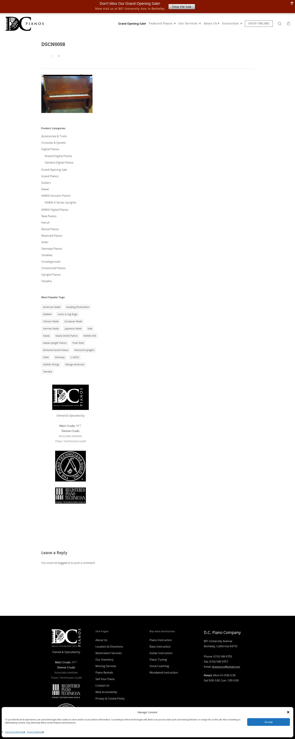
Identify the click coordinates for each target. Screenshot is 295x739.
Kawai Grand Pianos (66, 335)
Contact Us (102, 685)
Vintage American (74, 364)
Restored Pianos (51, 236)
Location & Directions (109, 646)
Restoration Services (108, 653)
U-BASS (75, 357)
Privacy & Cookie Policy (110, 698)
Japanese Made (73, 328)
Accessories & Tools (54, 136)
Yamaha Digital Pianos (59, 162)
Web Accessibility (106, 692)
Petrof (45, 223)
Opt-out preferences (15, 732)
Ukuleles (46, 255)
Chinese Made (51, 321)
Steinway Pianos (51, 248)
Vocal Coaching (159, 666)
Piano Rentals (104, 672)
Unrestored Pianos (53, 268)
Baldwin (47, 314)
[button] (288, 712)
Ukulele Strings (51, 364)
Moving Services (105, 666)
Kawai (45, 189)
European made (73, 321)
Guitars (46, 183)
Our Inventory (104, 659)
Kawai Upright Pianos (55, 342)
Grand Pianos (50, 176)
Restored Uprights (84, 350)
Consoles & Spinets (53, 143)
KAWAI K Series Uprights (60, 202)
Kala (90, 328)
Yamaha (46, 281)
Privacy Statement (35, 732)
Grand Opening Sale (54, 170)
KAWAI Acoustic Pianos (56, 196)
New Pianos (49, 216)
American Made (51, 307)
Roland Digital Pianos (58, 156)
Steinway (60, 357)
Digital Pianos (50, 149)
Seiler (44, 242)
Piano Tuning (158, 659)
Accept (268, 722)
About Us (101, 640)
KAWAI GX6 (89, 335)
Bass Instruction (160, 646)
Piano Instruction (161, 640)
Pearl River (78, 342)
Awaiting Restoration (77, 307)
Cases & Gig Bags (67, 314)
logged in (64, 563)
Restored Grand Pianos (56, 350)
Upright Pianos (51, 274)
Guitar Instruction (161, 653)
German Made (51, 328)
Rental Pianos (50, 229)
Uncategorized (50, 261)
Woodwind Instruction (164, 672)
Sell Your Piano (105, 679)
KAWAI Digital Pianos (54, 210)
